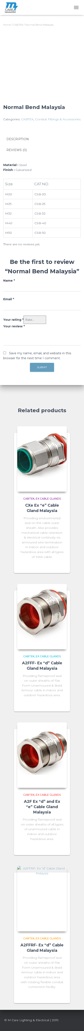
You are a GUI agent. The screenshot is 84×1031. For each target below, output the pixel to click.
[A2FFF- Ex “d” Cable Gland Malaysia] (42, 616)
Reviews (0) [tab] (16, 150)
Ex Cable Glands (48, 498)
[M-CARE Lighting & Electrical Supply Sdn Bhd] (12, 7)
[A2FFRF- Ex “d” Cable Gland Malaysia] (42, 898)
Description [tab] (17, 139)
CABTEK (18, 24)
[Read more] (61, 565)
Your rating (13, 320)
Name (9, 280)
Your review (14, 326)
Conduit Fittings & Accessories (58, 119)
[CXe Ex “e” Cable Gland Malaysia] (42, 459)
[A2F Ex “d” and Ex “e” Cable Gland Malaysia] (42, 755)
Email (8, 299)
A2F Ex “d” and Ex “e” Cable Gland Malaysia (42, 807)
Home (7, 24)
